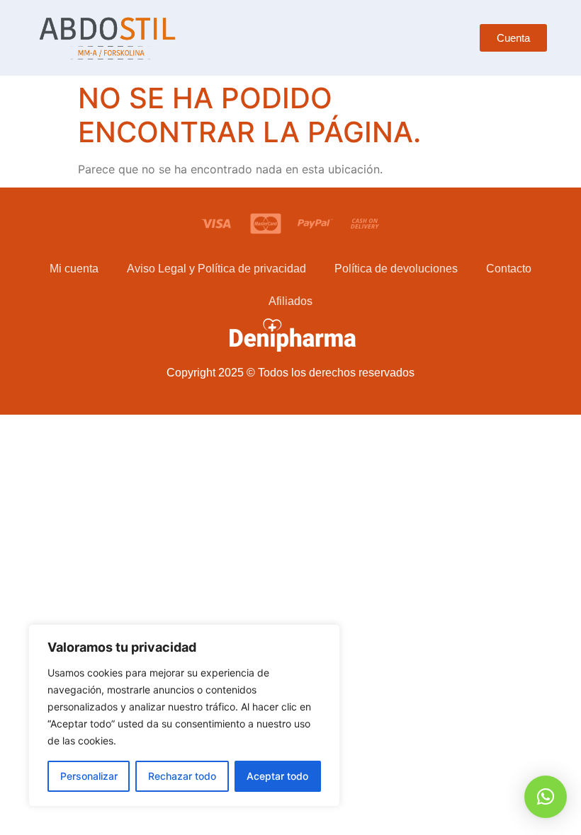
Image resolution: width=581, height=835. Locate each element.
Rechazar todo (182, 776)
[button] (545, 797)
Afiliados (290, 301)
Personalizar (89, 776)
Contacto (508, 269)
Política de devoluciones (396, 269)
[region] (184, 715)
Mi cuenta (74, 269)
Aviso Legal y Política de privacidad (216, 269)
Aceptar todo (277, 776)
